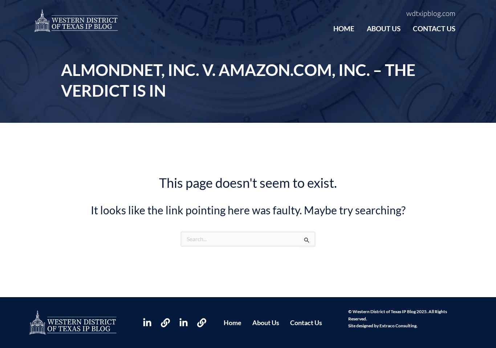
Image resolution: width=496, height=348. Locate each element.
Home (343, 28)
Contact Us (434, 28)
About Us (384, 28)
